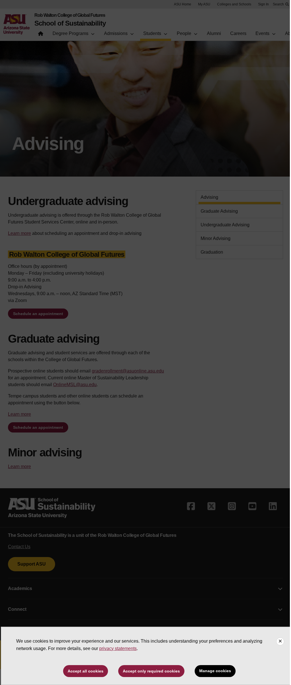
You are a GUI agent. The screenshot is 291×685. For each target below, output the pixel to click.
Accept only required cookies (151, 671)
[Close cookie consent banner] (280, 641)
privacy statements (118, 648)
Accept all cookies (85, 671)
